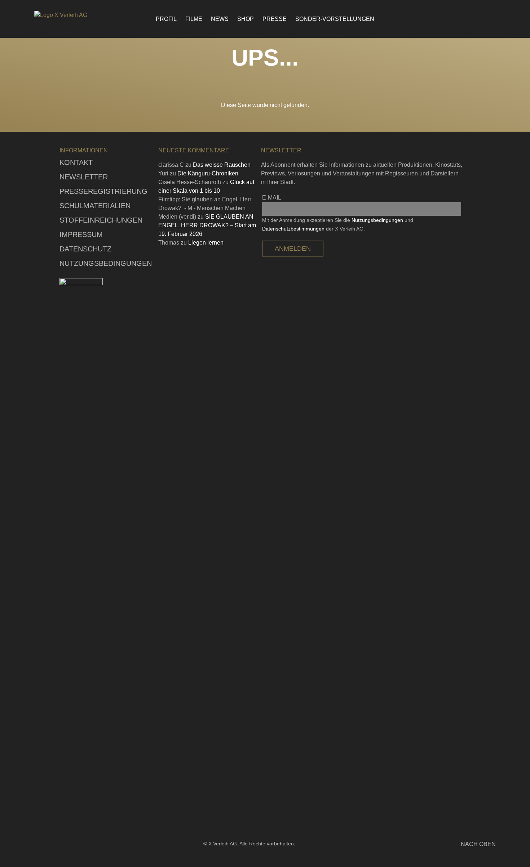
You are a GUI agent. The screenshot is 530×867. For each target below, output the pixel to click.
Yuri (163, 173)
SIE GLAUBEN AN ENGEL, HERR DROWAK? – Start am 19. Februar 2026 (207, 225)
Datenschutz (85, 249)
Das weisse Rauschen (222, 165)
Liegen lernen (206, 243)
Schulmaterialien (95, 206)
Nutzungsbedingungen (105, 263)
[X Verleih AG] (74, 15)
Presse (274, 19)
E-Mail (271, 198)
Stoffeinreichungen (100, 220)
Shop (245, 19)
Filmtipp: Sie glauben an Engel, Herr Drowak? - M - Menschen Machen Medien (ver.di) (204, 208)
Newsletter (83, 177)
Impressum (81, 234)
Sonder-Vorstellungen (334, 19)
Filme (193, 19)
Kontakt (76, 162)
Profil (166, 19)
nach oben (478, 844)
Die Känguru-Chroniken (207, 173)
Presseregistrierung (103, 191)
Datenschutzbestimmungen (293, 229)
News (220, 19)
